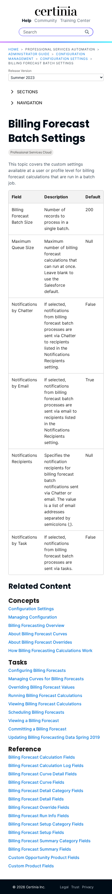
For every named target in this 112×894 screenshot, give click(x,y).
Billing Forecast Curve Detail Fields (42, 773)
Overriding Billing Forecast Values (41, 687)
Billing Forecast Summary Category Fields (49, 840)
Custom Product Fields (31, 865)
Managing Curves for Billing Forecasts (46, 678)
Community (45, 20)
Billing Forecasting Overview (36, 625)
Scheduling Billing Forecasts (36, 712)
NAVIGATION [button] (29, 102)
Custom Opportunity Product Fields (43, 857)
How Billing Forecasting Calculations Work (50, 650)
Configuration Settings (64, 59)
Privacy (88, 887)
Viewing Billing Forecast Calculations (45, 703)
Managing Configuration (32, 617)
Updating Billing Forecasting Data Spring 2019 (54, 737)
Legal (64, 887)
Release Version (20, 71)
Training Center (75, 20)
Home (13, 49)
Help (26, 20)
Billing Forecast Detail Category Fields (45, 790)
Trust (75, 887)
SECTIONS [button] (27, 91)
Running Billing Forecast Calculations (45, 695)
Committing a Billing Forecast (37, 728)
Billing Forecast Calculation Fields (41, 757)
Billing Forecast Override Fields (38, 807)
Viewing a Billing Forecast (33, 720)
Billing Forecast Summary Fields (39, 849)
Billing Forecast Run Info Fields (38, 815)
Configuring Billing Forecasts (37, 670)
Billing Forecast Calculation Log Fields (46, 765)
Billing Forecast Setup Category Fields (46, 824)
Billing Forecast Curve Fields (36, 782)
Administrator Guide (28, 54)
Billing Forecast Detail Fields (36, 798)
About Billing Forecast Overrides (40, 642)
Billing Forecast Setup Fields (36, 832)
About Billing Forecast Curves (37, 633)
